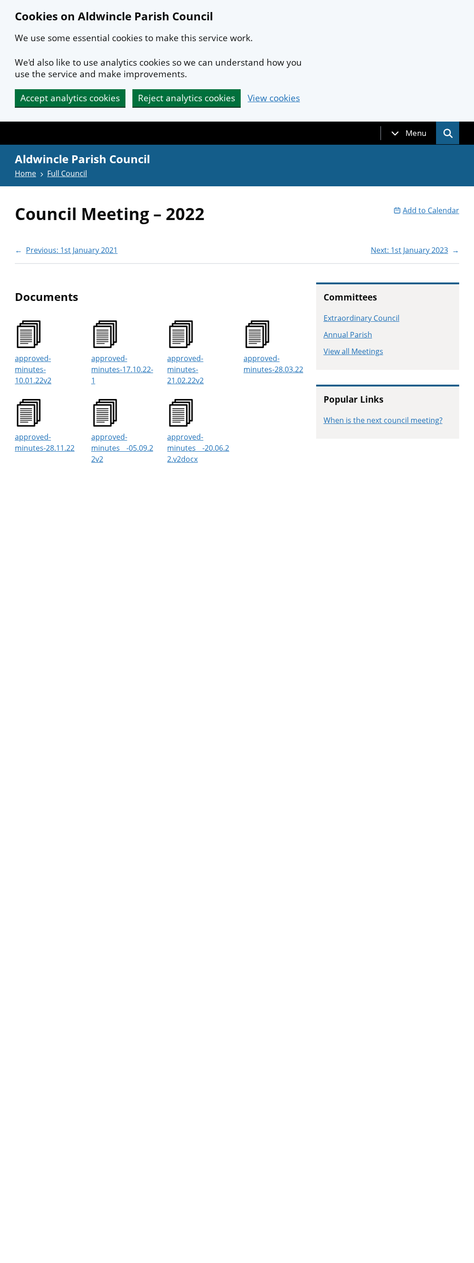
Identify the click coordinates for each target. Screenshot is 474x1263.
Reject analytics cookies (186, 98)
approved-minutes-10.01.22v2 (33, 369)
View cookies (274, 98)
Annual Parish (348, 335)
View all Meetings (353, 351)
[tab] (408, 133)
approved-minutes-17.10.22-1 (122, 369)
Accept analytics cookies (70, 98)
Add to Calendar (431, 210)
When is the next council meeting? (383, 420)
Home (25, 173)
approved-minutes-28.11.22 (45, 442)
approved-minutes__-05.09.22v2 (122, 448)
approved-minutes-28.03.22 (273, 363)
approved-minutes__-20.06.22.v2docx (198, 448)
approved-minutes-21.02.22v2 (185, 369)
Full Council (67, 173)
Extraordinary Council (361, 318)
